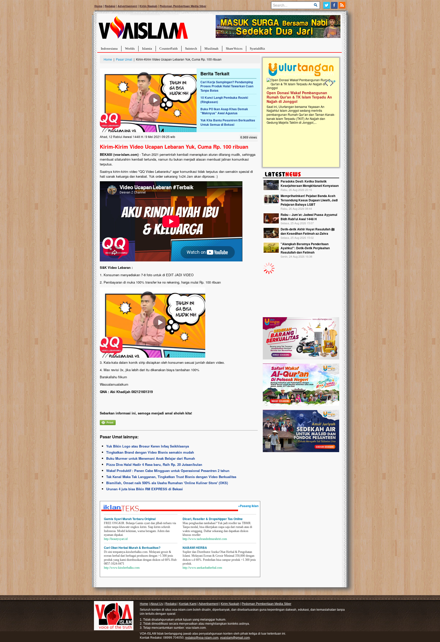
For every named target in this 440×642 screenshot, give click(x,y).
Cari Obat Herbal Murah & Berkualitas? (132, 547)
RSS (342, 5)
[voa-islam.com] (143, 29)
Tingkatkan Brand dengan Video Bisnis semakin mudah (150, 452)
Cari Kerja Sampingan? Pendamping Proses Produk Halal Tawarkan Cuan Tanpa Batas (226, 86)
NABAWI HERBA (195, 547)
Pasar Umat (124, 59)
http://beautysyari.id (116, 539)
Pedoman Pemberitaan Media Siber (183, 6)
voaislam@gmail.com (235, 637)
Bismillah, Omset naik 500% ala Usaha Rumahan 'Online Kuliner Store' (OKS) (167, 482)
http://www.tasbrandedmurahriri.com (205, 539)
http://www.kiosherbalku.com (122, 567)
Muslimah (211, 48)
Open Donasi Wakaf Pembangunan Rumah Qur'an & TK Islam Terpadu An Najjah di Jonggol (299, 97)
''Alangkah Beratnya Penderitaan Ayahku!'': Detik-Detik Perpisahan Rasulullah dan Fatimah (305, 248)
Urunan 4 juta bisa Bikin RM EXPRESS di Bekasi (144, 488)
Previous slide (326, 83)
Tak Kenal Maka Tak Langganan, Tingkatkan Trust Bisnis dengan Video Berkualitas (171, 476)
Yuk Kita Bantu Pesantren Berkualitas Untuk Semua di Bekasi (227, 122)
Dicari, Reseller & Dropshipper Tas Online (213, 519)
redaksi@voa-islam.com (201, 637)
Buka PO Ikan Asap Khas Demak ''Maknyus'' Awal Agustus (224, 111)
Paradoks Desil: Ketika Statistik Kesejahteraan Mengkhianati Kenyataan (310, 183)
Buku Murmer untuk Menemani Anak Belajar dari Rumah (150, 458)
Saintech (191, 48)
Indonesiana (109, 48)
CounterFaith (168, 48)
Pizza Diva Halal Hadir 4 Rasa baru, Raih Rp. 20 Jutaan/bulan (154, 464)
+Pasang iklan (248, 506)
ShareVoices (234, 48)
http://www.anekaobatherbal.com (202, 567)
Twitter (327, 5)
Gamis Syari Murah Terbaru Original (130, 519)
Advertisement (127, 6)
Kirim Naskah (148, 6)
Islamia (147, 48)
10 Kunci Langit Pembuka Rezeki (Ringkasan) (224, 99)
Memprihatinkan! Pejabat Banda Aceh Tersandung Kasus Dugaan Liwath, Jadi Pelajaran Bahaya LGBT (309, 200)
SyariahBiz (257, 48)
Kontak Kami (188, 604)
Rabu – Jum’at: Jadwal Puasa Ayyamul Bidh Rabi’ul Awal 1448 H (309, 216)
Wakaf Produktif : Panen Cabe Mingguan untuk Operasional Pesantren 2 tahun (167, 470)
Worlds (130, 48)
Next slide (331, 83)
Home (98, 6)
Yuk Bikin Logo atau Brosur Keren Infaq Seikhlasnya (147, 446)
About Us (156, 604)
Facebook (334, 5)
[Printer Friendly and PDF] (108, 422)
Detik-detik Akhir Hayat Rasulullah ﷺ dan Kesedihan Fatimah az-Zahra (308, 231)
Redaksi (110, 6)
